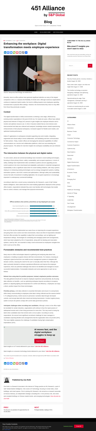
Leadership (70, 200)
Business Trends (72, 131)
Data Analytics (71, 152)
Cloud (68, 135)
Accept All (78, 426)
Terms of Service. (10, 358)
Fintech (69, 186)
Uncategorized (71, 207)
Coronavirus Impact (72, 141)
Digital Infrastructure (73, 162)
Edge (68, 176)
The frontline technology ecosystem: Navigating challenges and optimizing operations (77, 93)
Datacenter (70, 155)
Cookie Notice (7, 429)
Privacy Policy (87, 56)
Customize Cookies (68, 426)
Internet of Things (72, 193)
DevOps (69, 159)
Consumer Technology (73, 138)
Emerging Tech (71, 179)
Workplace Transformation (74, 210)
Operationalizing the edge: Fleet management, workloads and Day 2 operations (77, 101)
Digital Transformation (73, 165)
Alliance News (71, 124)
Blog (48, 22)
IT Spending (70, 196)
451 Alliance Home (45, 32)
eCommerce (70, 169)
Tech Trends (70, 203)
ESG (68, 183)
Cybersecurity (71, 148)
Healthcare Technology (73, 189)
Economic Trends (72, 172)
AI (67, 121)
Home (35, 32)
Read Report (40, 341)
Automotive (70, 128)
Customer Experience (73, 145)
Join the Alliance (58, 32)
